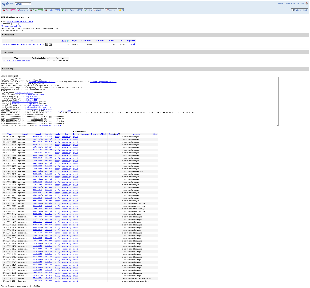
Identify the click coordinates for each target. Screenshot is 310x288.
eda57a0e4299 (38, 139)
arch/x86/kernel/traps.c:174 (25, 104)
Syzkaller (49, 134)
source (296, 3)
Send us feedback (299, 10)
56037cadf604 (38, 171)
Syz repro (85, 134)
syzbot (7, 4)
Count (112, 40)
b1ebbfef (48, 139)
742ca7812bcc (38, 232)
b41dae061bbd (38, 214)
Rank (64, 41)
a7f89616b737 (38, 144)
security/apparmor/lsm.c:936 (48, 125)
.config (57, 137)
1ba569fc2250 (38, 216)
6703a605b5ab (38, 227)
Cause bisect (86, 40)
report (75, 137)
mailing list (289, 3)
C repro (94, 134)
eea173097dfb (38, 198)
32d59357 (48, 144)
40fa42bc (48, 150)
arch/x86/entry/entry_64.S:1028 (37, 109)
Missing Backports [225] (72, 10)
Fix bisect (100, 40)
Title (31, 40)
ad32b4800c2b (38, 158)
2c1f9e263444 (38, 238)
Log (66, 134)
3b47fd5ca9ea (38, 182)
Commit (38, 134)
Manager (136, 134)
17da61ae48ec (38, 280)
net (51, 44)
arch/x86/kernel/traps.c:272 (40, 105)
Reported (131, 40)
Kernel (24, 134)
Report (76, 134)
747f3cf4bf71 (38, 219)
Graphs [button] (98, 10)
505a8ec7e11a (38, 150)
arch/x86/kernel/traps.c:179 (25, 102)
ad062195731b (38, 142)
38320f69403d (38, 272)
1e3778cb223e (38, 179)
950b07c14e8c (38, 176)
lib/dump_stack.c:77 (24, 93)
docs (302, 3)
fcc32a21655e (38, 275)
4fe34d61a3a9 (38, 136)
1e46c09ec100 (38, 235)
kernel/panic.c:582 (32, 98)
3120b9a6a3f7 (38, 160)
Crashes (88, 10)
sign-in (280, 3)
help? (117, 134)
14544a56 (48, 187)
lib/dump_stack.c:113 (34, 94)
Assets (111, 134)
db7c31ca (48, 190)
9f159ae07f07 (38, 187)
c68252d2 (48, 278)
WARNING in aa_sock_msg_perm (16, 61)
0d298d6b (48, 280)
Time (9, 134)
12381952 (48, 240)
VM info (103, 134)
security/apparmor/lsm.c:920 (42, 82)
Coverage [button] (110, 10)
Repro (74, 40)
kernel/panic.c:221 (28, 96)
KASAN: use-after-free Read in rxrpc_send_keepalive (23, 44)
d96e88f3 (48, 203)
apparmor (15, 24)
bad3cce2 (48, 192)
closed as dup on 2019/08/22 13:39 (20, 22)
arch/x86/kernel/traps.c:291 (38, 107)
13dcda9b (48, 142)
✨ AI (121, 10)
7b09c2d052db (38, 203)
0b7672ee (48, 158)
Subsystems (23, 10)
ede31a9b (48, 275)
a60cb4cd (48, 163)
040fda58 (48, 182)
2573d (132, 44)
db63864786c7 (38, 224)
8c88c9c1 (48, 136)
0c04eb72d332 (38, 211)
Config (57, 134)
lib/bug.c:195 (30, 100)
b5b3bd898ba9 (38, 278)
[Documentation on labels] (11, 26)
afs (47, 44)
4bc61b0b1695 (38, 243)
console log (66, 137)
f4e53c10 (48, 160)
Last (121, 40)
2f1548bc (48, 214)
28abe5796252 (38, 206)
